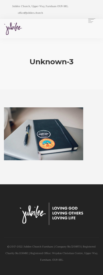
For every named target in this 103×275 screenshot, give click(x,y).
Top (97, 267)
